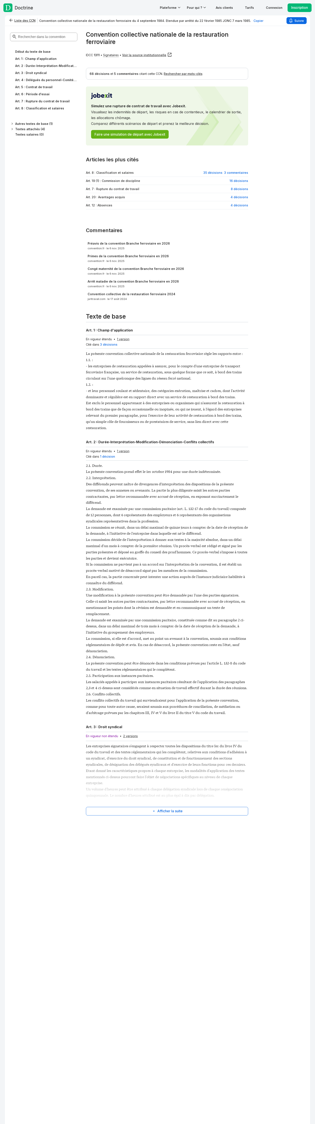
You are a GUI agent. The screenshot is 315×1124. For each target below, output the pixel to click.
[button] (224, 7)
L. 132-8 (226, 662)
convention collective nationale (130, 353)
